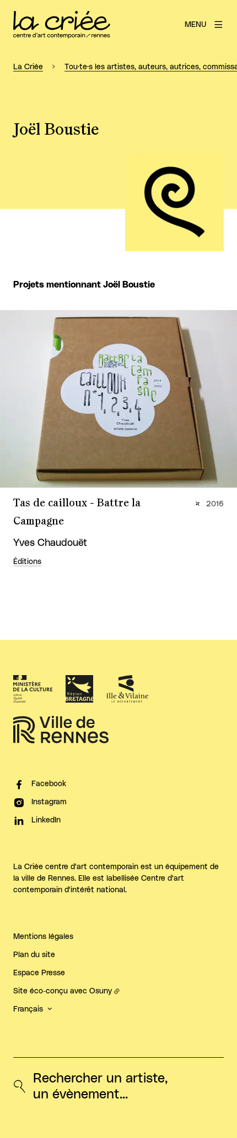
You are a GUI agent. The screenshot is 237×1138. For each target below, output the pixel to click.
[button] (174, 202)
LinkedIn (46, 820)
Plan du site (34, 955)
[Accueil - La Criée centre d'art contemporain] (61, 24)
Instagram (49, 802)
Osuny (100, 991)
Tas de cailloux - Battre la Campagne (77, 512)
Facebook (48, 784)
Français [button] (28, 1009)
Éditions (27, 562)
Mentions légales (43, 937)
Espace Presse (39, 973)
